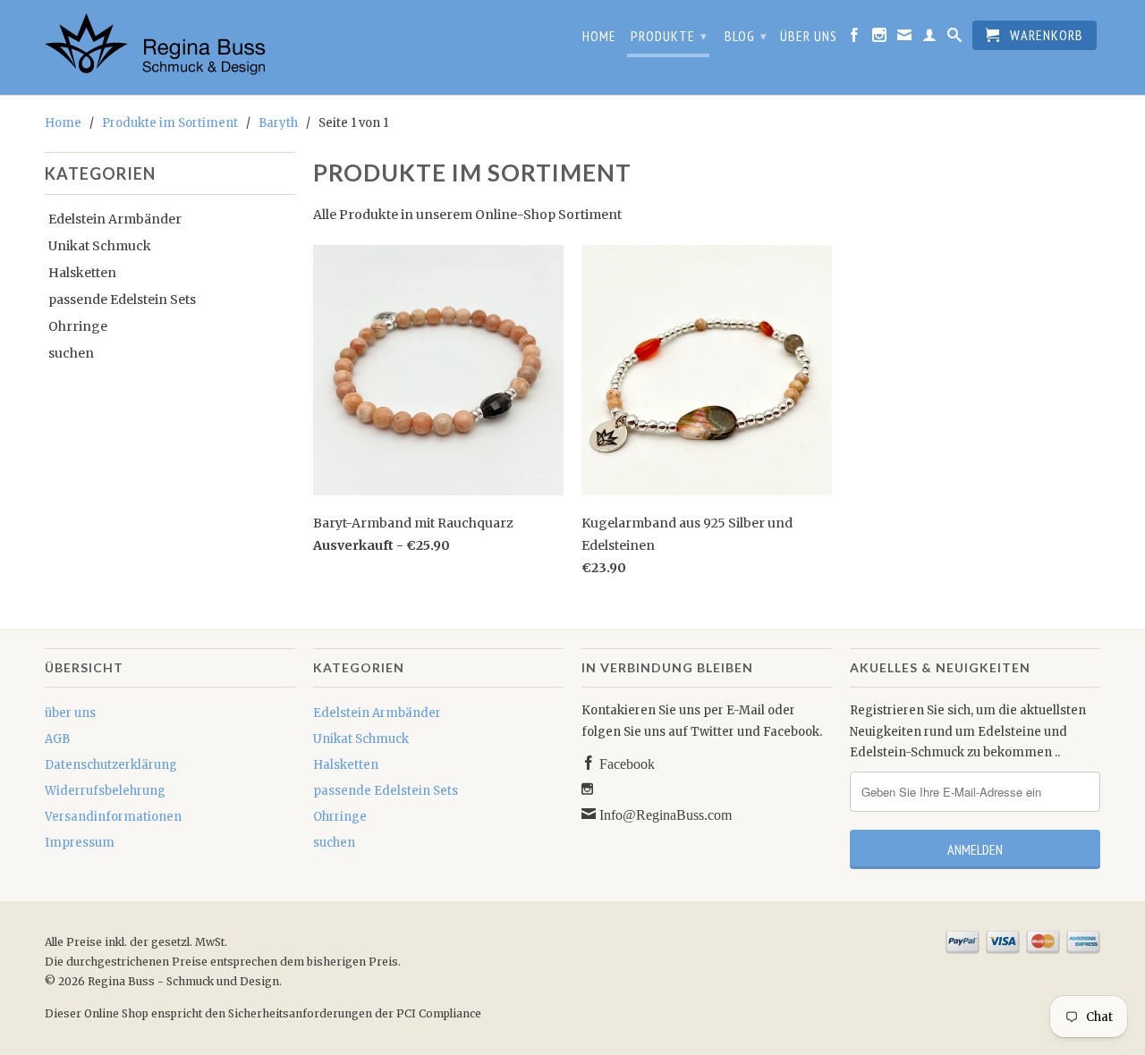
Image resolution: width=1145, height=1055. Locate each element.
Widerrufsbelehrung (105, 790)
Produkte (669, 36)
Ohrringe (77, 326)
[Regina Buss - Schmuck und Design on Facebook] (854, 38)
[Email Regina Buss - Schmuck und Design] (904, 38)
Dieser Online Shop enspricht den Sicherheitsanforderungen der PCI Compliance (263, 1013)
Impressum (79, 842)
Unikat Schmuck (99, 246)
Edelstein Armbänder (115, 219)
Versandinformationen (113, 816)
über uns (808, 36)
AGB (57, 739)
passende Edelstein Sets (122, 299)
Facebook (625, 762)
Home (599, 36)
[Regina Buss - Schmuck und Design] (170, 47)
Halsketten (82, 273)
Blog (746, 36)
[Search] (955, 38)
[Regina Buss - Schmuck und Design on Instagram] (879, 38)
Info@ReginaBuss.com (664, 813)
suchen (71, 353)
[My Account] (929, 38)
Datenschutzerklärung (111, 764)
